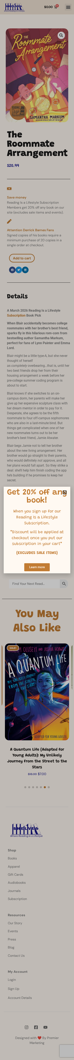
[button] (64, 492)
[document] (37, 530)
